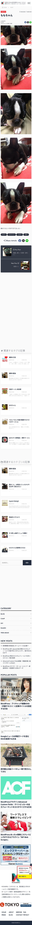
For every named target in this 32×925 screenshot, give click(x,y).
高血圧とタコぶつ (14, 517)
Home (5, 7)
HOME (4, 912)
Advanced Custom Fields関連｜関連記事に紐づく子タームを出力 (17, 662)
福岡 (11, 23)
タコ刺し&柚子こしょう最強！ (18, 533)
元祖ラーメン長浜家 (15, 389)
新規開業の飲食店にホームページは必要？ (16, 646)
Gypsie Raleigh (14, 501)
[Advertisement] (16, 292)
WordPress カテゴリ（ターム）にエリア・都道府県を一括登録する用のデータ (16, 667)
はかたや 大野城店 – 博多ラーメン (19, 438)
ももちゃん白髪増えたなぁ (17, 548)
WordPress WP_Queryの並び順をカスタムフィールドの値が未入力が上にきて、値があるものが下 (17, 651)
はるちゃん (12, 405)
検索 (27, 563)
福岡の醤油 (12, 373)
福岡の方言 (12, 357)
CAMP (3, 618)
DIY (2, 623)
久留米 (8, 23)
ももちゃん (4, 23)
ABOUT (11, 912)
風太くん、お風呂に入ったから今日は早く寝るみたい (19, 485)
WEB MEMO (5, 633)
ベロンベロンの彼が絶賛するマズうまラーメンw (19, 421)
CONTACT (19, 915)
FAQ (24, 912)
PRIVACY (26, 915)
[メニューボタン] (29, 3)
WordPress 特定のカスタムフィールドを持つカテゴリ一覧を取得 (16, 657)
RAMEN (3, 628)
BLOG (11, 7)
